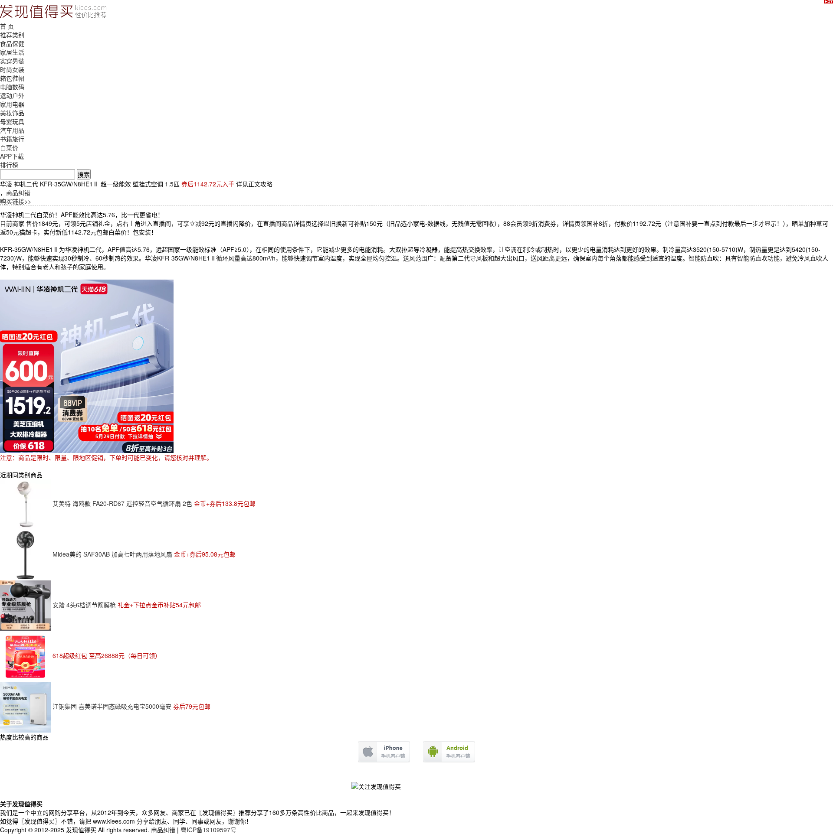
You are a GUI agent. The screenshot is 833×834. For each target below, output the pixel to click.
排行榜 (9, 164)
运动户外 (12, 95)
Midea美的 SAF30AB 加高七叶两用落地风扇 (144, 554)
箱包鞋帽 (12, 78)
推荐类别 (12, 34)
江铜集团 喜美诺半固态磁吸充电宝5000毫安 (131, 706)
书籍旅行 (12, 138)
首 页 (7, 26)
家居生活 (12, 52)
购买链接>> (15, 201)
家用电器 (12, 104)
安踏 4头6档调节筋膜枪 (126, 604)
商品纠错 (18, 192)
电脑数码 (12, 86)
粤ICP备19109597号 (208, 829)
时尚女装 (12, 69)
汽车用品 (12, 130)
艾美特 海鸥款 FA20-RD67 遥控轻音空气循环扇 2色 (154, 503)
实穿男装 (12, 60)
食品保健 (12, 43)
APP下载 (12, 156)
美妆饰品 (12, 112)
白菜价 (9, 147)
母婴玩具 (12, 121)
